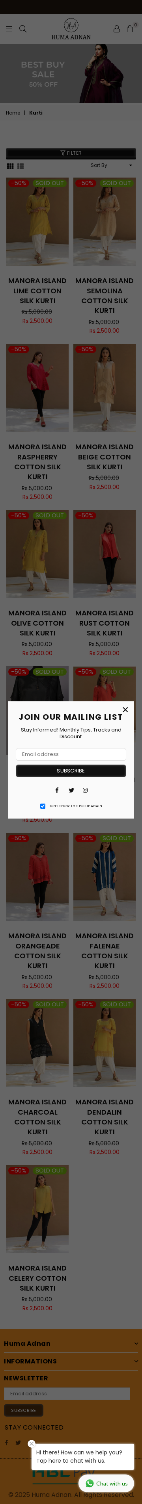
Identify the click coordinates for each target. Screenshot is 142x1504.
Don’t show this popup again (75, 806)
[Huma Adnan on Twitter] (71, 790)
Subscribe (71, 770)
